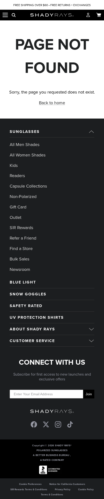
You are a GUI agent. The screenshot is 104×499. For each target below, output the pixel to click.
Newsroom (20, 269)
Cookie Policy (86, 489)
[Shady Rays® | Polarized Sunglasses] (52, 15)
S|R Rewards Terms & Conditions (28, 489)
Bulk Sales (19, 259)
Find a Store (21, 248)
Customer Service (32, 341)
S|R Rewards (21, 227)
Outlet (15, 217)
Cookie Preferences (30, 484)
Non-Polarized (23, 196)
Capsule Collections (28, 186)
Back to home (52, 103)
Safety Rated (26, 306)
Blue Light (23, 282)
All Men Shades (24, 144)
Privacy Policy (62, 489)
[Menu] (5, 15)
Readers (17, 175)
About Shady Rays (32, 329)
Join (89, 394)
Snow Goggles (28, 294)
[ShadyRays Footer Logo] (52, 411)
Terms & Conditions (52, 494)
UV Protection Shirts (37, 317)
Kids (14, 165)
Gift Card (18, 207)
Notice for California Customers (67, 484)
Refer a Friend (23, 238)
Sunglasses (25, 131)
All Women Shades (27, 155)
